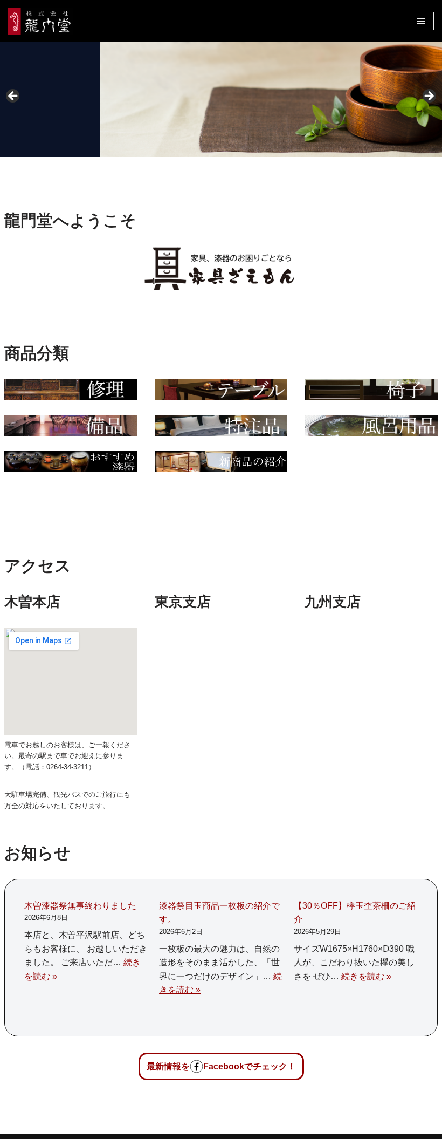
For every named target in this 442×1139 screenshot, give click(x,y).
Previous (13, 96)
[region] (221, 100)
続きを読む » (366, 976)
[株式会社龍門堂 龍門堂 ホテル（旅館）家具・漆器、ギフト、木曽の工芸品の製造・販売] (40, 21)
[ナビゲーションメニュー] (421, 21)
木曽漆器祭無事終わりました (80, 905)
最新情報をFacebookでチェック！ (221, 1066)
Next (428, 96)
